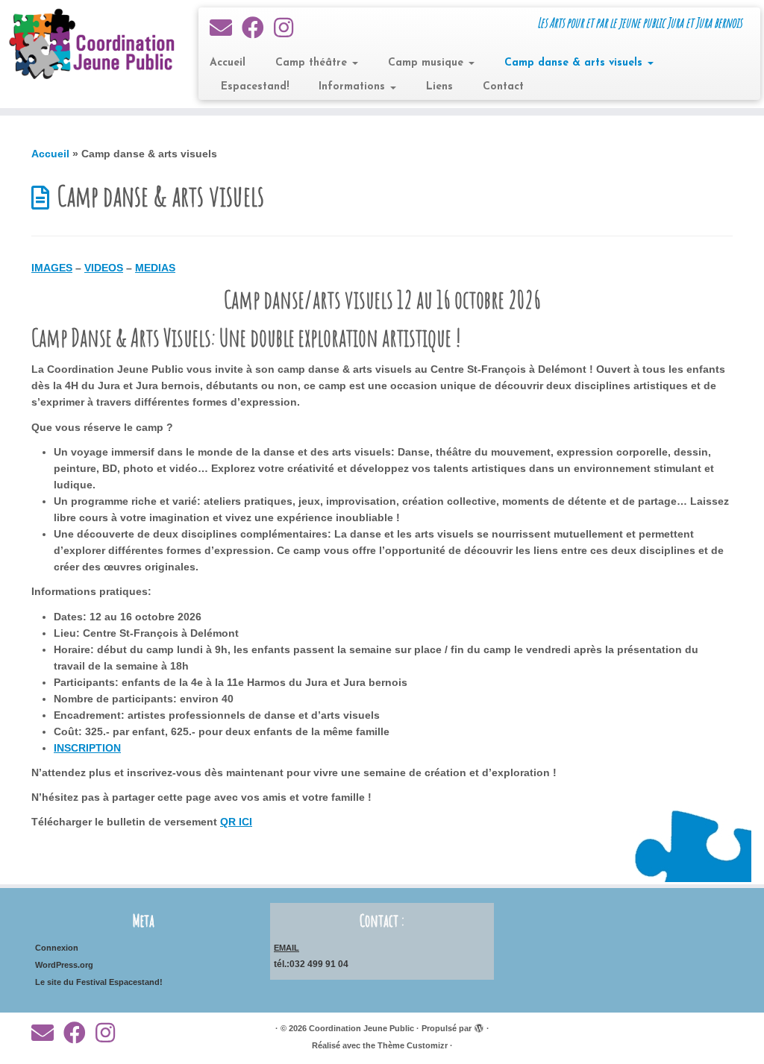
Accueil (227, 63)
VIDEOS (103, 268)
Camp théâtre (313, 63)
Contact (503, 86)
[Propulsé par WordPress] (479, 1026)
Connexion (56, 947)
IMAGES (51, 268)
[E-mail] (226, 28)
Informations (354, 86)
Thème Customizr (413, 1045)
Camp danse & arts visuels (575, 63)
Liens (439, 86)
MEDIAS (155, 268)
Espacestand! (255, 86)
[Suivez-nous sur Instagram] (288, 28)
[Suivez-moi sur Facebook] (258, 28)
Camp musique (427, 63)
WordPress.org (64, 964)
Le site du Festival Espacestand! (99, 982)
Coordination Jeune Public (361, 1028)
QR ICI (236, 822)
